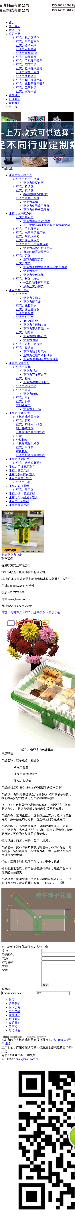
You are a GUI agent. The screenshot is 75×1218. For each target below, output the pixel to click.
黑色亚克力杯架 (33, 286)
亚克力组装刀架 (33, 259)
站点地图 (14, 1030)
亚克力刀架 (23, 255)
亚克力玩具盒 (32, 301)
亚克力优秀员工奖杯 (36, 205)
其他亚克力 (23, 405)
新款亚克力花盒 (11, 554)
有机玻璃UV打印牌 (35, 194)
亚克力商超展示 (26, 76)
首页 (12, 22)
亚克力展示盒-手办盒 (36, 221)
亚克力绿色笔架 (33, 274)
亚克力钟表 (23, 401)
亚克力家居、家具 (27, 72)
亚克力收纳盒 (24, 347)
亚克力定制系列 (26, 49)
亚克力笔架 (23, 263)
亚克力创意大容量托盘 (30, 455)
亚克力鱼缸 (23, 397)
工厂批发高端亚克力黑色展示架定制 (46, 225)
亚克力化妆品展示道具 (30, 83)
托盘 (19, 436)
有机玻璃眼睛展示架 (36, 251)
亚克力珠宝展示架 (27, 240)
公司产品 (14, 33)
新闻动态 (14, 95)
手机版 (5, 1043)
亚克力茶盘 (23, 420)
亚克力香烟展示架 (35, 336)
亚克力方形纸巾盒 (35, 324)
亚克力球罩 (23, 390)
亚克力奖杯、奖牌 (27, 198)
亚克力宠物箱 (32, 297)
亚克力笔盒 (30, 271)
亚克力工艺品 (32, 409)
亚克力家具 (23, 366)
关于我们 (14, 26)
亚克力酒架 (30, 340)
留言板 (13, 106)
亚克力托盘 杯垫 (26, 53)
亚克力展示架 (24, 217)
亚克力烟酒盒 (24, 332)
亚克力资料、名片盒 (29, 343)
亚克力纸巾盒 (24, 317)
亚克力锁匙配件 (26, 56)
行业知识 (14, 99)
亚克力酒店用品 (26, 64)
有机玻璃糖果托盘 (27, 416)
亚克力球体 (30, 393)
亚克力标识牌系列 (27, 37)
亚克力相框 (23, 378)
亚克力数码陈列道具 (29, 68)
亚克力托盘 (30, 370)
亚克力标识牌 (24, 186)
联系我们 (14, 102)
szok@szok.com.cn (27, 1059)
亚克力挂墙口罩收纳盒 (37, 355)
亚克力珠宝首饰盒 (27, 309)
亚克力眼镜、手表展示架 (32, 244)
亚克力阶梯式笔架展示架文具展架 (45, 267)
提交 (45, 985)
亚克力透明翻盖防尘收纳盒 (40, 359)
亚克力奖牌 (30, 202)
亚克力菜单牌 (24, 190)
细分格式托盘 (24, 428)
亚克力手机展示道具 (29, 60)
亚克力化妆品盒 (26, 305)
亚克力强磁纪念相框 (36, 382)
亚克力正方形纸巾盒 (36, 328)
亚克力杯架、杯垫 (27, 278)
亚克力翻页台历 (33, 182)
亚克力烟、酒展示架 (29, 79)
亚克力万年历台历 (35, 374)
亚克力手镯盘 (24, 447)
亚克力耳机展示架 (27, 236)
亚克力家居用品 (26, 91)
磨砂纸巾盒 (30, 320)
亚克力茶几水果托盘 (29, 424)
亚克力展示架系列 (27, 41)
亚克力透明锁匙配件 (29, 462)
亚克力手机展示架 (27, 228)
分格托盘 (22, 439)
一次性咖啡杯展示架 (36, 282)
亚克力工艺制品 (26, 87)
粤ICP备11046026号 (58, 1039)
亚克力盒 (22, 294)
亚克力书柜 (23, 482)
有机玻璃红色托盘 (27, 443)
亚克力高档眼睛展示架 (37, 248)
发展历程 (14, 30)
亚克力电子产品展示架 (30, 232)
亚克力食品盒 (24, 313)
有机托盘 (22, 451)
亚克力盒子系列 (26, 45)
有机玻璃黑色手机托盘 (30, 432)
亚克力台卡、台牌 (27, 178)
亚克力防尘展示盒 (35, 351)
